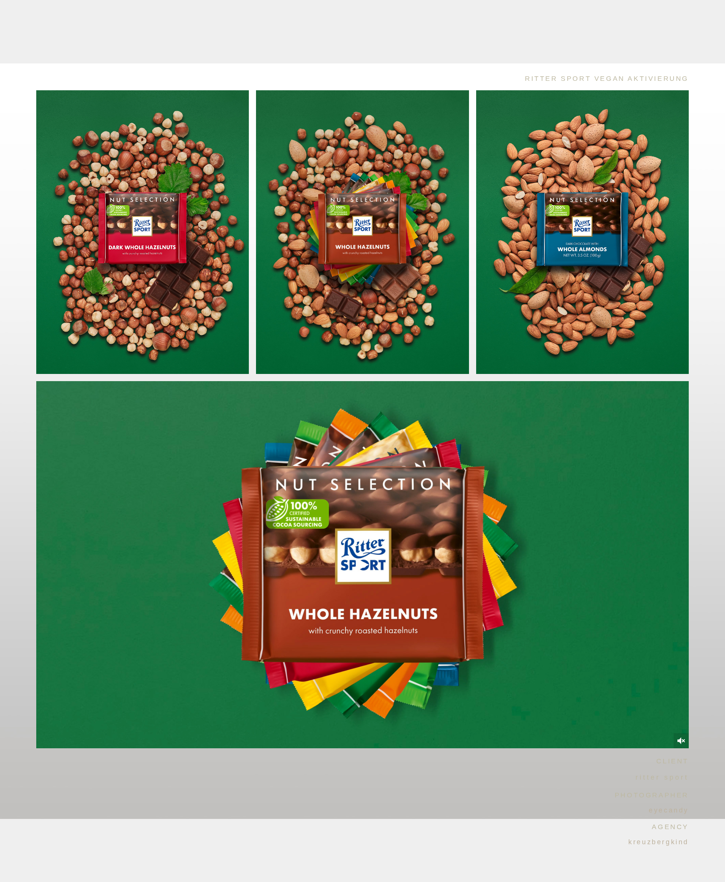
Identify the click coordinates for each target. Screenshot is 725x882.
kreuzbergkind (658, 842)
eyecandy (669, 810)
